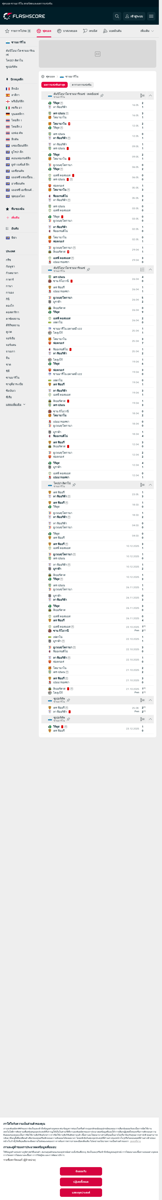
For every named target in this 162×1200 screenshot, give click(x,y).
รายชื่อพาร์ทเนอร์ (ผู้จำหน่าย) (19, 1159)
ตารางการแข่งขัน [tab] (81, 84)
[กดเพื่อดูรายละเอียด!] (97, 105)
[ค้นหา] (117, 16)
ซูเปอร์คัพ (11, 67)
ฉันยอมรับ (81, 1171)
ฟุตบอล (50, 76)
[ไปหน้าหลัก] (32, 16)
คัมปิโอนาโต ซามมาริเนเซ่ (20, 53)
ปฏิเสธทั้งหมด (81, 1181)
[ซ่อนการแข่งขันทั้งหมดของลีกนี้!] (150, 95)
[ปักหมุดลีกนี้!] (102, 95)
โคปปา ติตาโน (14, 60)
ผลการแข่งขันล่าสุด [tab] (54, 84)
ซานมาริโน (71, 76)
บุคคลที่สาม (135, 1141)
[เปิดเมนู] (151, 16)
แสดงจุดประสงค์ (81, 1192)
